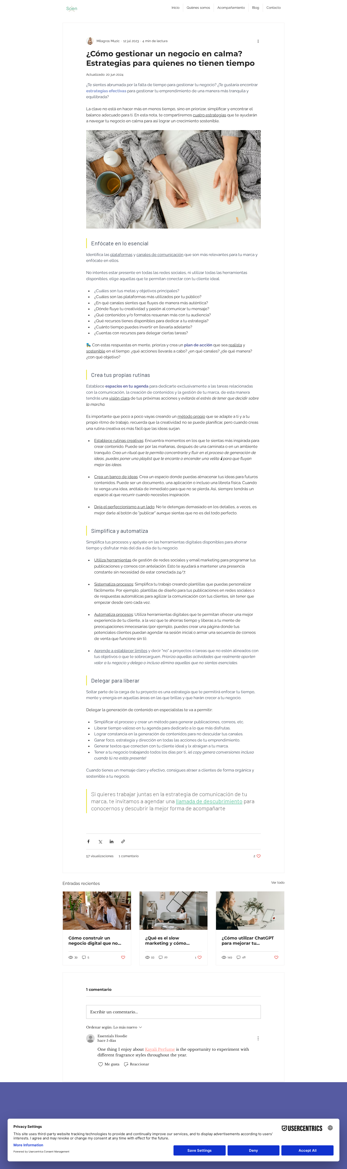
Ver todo (277, 882)
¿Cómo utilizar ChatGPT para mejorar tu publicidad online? (248, 940)
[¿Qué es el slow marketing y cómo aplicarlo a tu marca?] (174, 910)
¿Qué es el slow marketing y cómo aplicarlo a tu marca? (168, 940)
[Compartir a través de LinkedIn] (111, 841)
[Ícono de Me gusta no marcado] (100, 1064)
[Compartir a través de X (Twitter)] (100, 841)
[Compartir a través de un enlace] (123, 841)
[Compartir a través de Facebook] (88, 841)
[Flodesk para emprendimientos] (97, 910)
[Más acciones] (258, 41)
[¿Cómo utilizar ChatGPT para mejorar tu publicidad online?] (250, 910)
